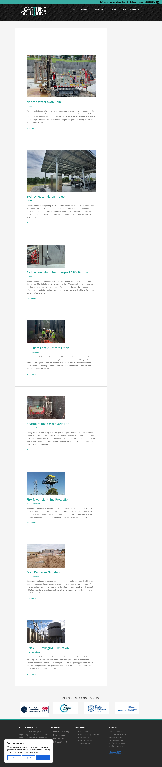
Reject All (29, 758)
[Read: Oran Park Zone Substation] (46, 556)
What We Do (99, 10)
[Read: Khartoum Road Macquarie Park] (46, 407)
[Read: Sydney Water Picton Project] (61, 171)
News (124, 10)
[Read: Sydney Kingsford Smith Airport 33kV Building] (46, 256)
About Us (84, 10)
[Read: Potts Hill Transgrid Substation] (46, 631)
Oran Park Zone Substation (45, 572)
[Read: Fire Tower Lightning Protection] (46, 483)
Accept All (43, 758)
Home (74, 10)
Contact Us (134, 10)
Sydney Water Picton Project (46, 196)
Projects (114, 10)
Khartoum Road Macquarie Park (48, 424)
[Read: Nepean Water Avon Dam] (61, 76)
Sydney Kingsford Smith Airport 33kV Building (58, 272)
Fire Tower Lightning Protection (48, 499)
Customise (14, 758)
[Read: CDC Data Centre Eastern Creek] (46, 332)
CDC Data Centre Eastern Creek (48, 348)
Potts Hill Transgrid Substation (48, 648)
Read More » (31, 128)
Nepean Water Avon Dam (44, 102)
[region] (28, 751)
